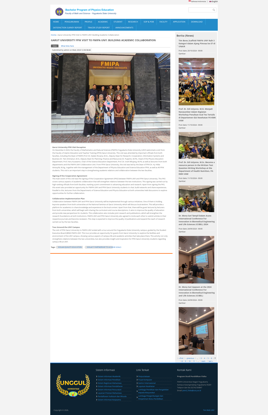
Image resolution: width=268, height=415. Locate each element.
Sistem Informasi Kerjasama (109, 399)
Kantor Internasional (146, 383)
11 (194, 361)
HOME (56, 21)
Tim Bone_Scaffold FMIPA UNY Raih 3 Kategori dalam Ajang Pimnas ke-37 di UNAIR (197, 43)
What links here (67, 46)
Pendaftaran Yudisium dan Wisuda (112, 396)
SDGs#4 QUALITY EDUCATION (70, 247)
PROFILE (88, 21)
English (214, 1)
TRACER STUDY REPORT (99, 27)
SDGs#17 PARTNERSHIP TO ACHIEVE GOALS (104, 247)
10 (190, 361)
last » (211, 361)
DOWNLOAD (197, 21)
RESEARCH (133, 21)
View (55, 46)
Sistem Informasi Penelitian (109, 379)
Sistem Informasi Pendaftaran (110, 386)
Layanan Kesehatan (146, 386)
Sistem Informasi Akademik (109, 376)
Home (53, 35)
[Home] (92, 12)
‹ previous (190, 358)
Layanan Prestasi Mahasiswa (110, 393)
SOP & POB (149, 21)
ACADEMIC (103, 21)
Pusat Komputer (145, 379)
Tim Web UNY (208, 410)
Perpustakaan (144, 376)
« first (181, 358)
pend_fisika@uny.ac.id (191, 390)
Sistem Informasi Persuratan (109, 389)
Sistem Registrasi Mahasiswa (109, 383)
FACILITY (163, 21)
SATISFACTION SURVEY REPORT (67, 27)
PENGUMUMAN (72, 21)
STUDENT (118, 21)
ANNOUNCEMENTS (124, 27)
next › (203, 361)
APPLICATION (179, 21)
